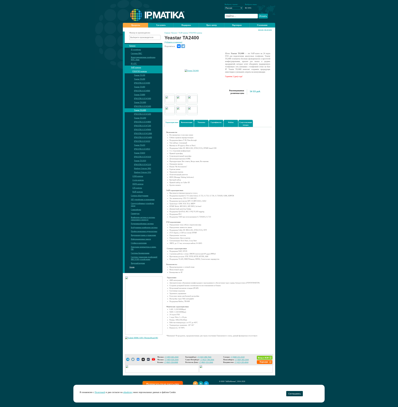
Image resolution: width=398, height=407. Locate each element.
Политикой (100, 392)
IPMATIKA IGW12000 (143, 133)
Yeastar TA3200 (140, 118)
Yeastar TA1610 (140, 161)
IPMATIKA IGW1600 (142, 98)
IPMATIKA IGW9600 (142, 130)
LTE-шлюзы (137, 188)
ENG (249, 8)
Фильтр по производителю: (139, 33)
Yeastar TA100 (139, 75)
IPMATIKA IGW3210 (142, 164)
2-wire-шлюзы (138, 180)
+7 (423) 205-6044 (241, 362)
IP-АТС (134, 63)
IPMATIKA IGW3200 (142, 114)
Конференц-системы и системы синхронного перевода (143, 218)
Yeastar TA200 (139, 79)
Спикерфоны (136, 210)
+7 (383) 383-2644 (242, 360)
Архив (131, 267)
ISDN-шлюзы (137, 184)
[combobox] (144, 37)
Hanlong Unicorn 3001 (142, 168)
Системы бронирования (140, 253)
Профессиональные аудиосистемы (144, 231)
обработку (128, 392)
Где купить (161, 25)
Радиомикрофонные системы (142, 224)
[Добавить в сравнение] (173, 42)
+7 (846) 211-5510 (238, 357)
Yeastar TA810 (139, 153)
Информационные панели (141, 239)
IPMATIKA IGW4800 (142, 122)
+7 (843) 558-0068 (171, 362)
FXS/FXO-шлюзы (139, 71)
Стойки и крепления (139, 243)
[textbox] (145, 37)
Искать (263, 16)
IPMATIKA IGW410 (142, 141)
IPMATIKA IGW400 (142, 83)
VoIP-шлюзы (136, 67)
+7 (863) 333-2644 (206, 362)
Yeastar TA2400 (140, 110)
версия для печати (265, 30)
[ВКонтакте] (179, 46)
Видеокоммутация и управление (143, 235)
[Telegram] (183, 46)
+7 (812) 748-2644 (207, 360)
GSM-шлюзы (137, 176)
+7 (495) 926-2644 (171, 360)
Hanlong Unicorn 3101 (142, 172)
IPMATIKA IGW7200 (142, 126)
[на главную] (154, 20)
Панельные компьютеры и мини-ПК (143, 248)
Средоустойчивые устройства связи (142, 204)
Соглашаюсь (294, 393)
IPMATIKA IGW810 (142, 149)
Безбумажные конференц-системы (144, 227)
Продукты (135, 25)
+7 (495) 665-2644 (171, 357)
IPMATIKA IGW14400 (143, 137)
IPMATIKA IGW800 (142, 91)
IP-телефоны (136, 49)
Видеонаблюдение (138, 263)
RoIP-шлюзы (137, 192)
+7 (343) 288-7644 (204, 357)
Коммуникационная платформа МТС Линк (143, 58)
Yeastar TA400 (139, 87)
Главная (167, 33)
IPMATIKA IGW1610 (142, 157)
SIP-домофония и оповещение (143, 199)
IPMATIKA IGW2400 (142, 106)
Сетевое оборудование (139, 196)
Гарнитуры (135, 213)
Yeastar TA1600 (140, 102)
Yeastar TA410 (139, 145)
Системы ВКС (136, 53)
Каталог (132, 46)
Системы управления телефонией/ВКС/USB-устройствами (144, 258)
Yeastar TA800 (139, 95)
